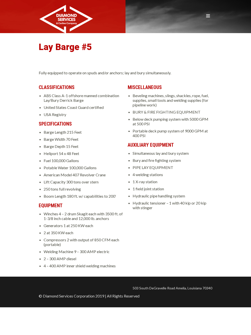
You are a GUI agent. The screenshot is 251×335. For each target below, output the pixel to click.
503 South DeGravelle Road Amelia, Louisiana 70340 (172, 288)
